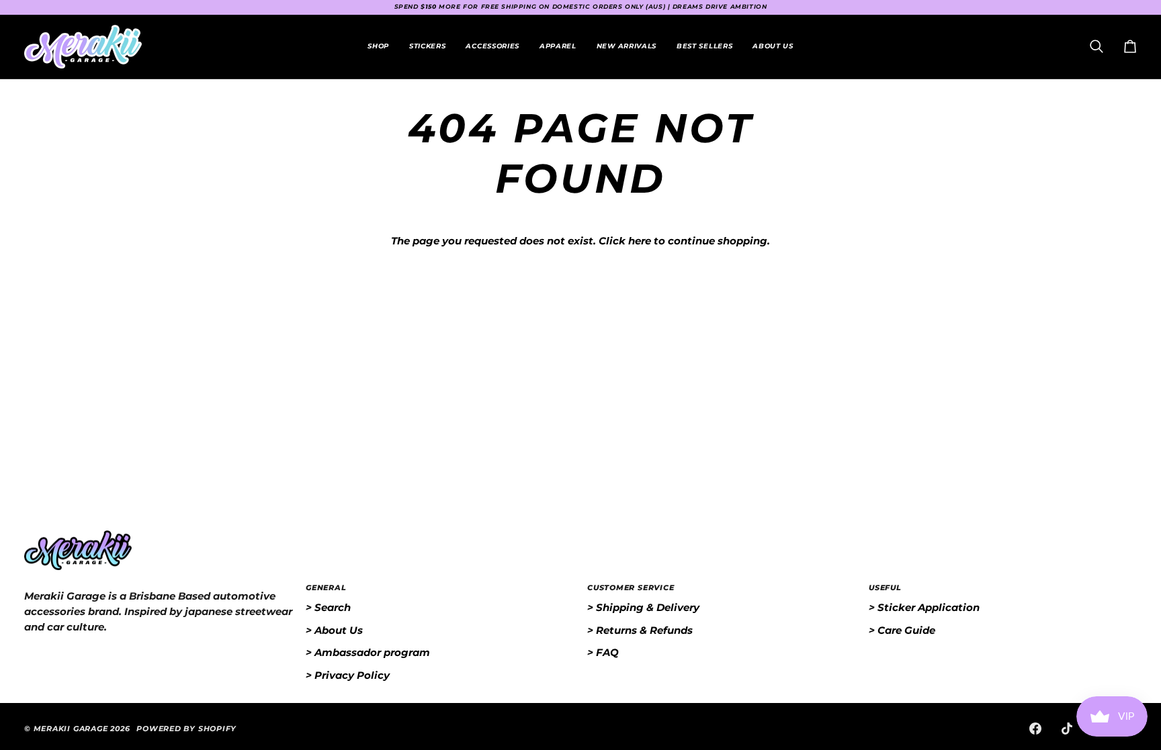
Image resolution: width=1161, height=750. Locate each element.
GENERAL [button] (326, 587)
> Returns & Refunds (640, 630)
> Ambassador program (368, 652)
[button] (427, 47)
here (639, 240)
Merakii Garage (71, 728)
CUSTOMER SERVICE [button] (630, 587)
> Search (328, 607)
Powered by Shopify (186, 728)
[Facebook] (1035, 728)
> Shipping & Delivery (643, 607)
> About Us (334, 630)
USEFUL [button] (885, 587)
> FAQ (603, 652)
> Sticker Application (924, 607)
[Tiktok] (1067, 728)
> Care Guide (902, 630)
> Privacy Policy (348, 675)
